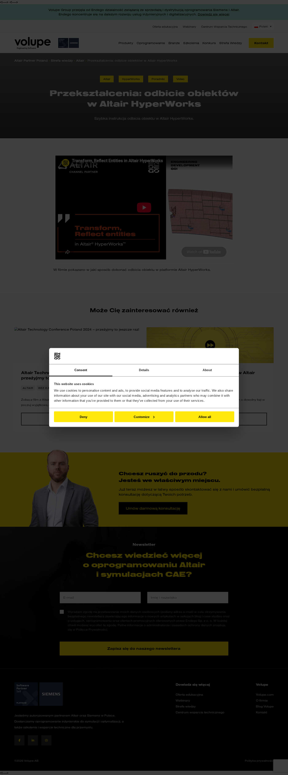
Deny (83, 416)
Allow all (204, 416)
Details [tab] (144, 370)
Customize (141, 416)
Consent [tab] (80, 370)
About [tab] (207, 370)
